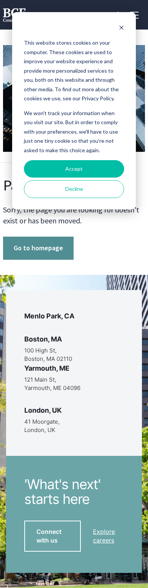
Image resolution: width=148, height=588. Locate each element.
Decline (74, 189)
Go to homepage (38, 247)
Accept (74, 168)
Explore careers (104, 536)
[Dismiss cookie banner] (121, 28)
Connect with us (48, 536)
